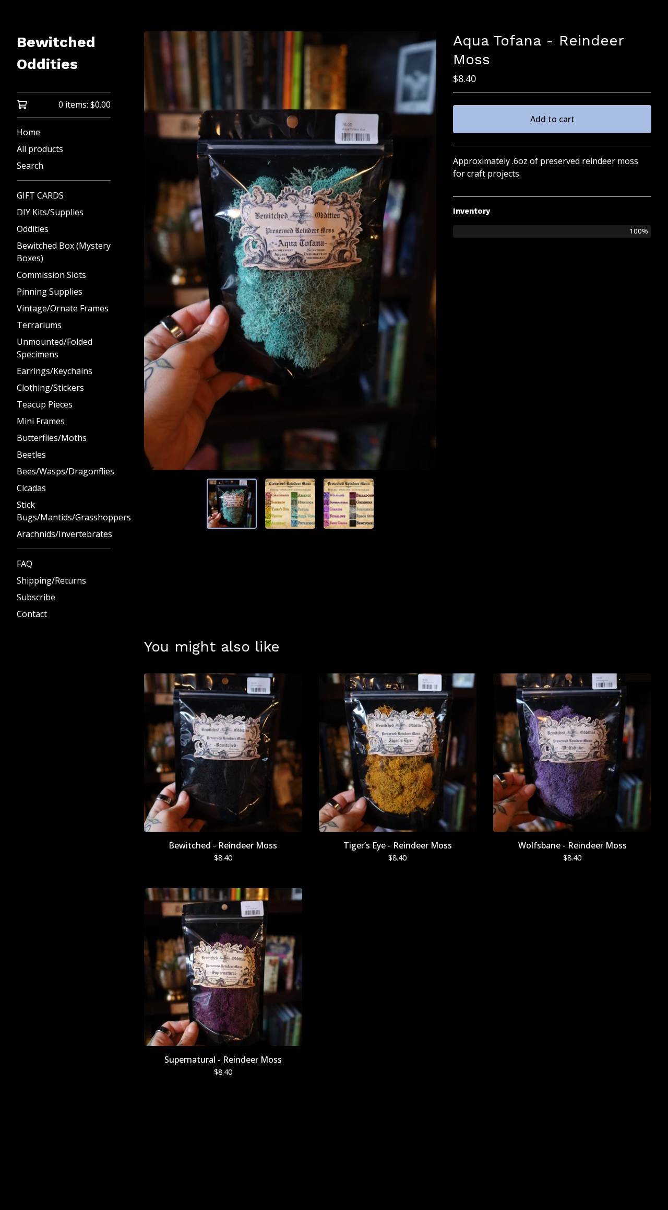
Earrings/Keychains (54, 371)
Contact (32, 614)
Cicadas (31, 488)
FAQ (24, 563)
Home (28, 132)
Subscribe (36, 597)
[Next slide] (421, 250)
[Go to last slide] (158, 250)
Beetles (31, 454)
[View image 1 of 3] (232, 504)
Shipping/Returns (51, 580)
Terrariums (39, 325)
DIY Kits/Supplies (50, 212)
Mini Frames (41, 421)
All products (40, 149)
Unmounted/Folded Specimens (54, 348)
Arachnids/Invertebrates (64, 534)
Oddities (33, 229)
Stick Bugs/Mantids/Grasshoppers (64, 511)
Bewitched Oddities (56, 53)
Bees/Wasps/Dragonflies (64, 471)
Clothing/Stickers (50, 387)
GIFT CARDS (40, 195)
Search (30, 165)
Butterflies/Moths (52, 438)
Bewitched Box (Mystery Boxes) (64, 252)
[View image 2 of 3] (290, 504)
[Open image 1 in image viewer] (290, 250)
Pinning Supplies (49, 291)
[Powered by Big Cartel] (397, 1174)
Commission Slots (51, 275)
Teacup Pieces (45, 404)
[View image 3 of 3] (349, 504)
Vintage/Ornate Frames (63, 308)
